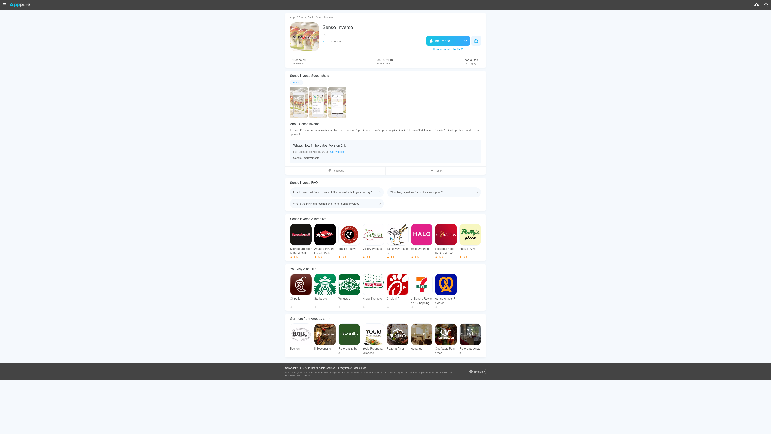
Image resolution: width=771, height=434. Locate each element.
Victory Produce (373, 249)
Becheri (295, 348)
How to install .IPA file (446, 49)
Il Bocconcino (322, 348)
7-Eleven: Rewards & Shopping (421, 300)
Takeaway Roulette (397, 251)
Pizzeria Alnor (395, 348)
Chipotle (295, 298)
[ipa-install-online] (756, 5)
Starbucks (320, 298)
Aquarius (416, 348)
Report (438, 170)
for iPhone (442, 40)
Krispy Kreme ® (372, 298)
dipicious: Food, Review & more (445, 251)
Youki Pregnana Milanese (373, 350)
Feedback (338, 170)
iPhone (296, 82)
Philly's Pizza (467, 249)
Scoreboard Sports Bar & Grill (301, 251)
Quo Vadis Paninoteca (445, 350)
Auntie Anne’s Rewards (445, 300)
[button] (5, 5)
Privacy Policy (344, 368)
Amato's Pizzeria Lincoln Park (324, 251)
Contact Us (360, 368)
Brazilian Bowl (347, 249)
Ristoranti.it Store (348, 350)
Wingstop (344, 298)
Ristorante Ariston (469, 350)
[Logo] (20, 5)
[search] (766, 5)
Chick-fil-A (393, 298)
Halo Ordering (420, 249)
